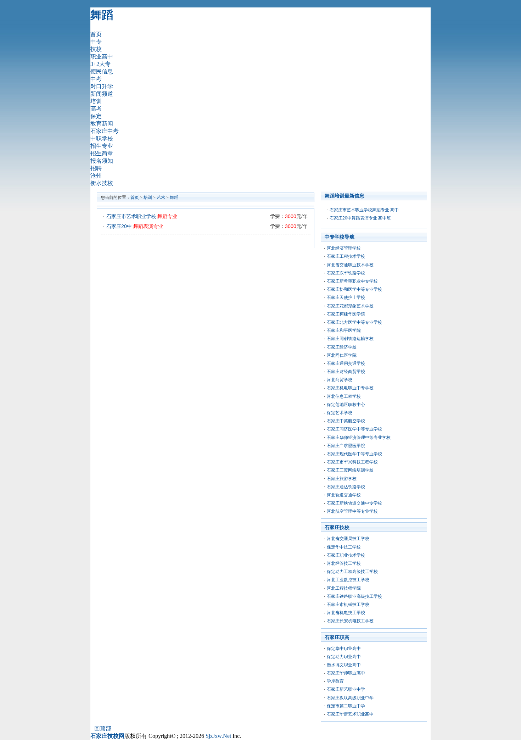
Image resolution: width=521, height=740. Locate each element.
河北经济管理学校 (344, 248)
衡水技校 (101, 183)
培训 (96, 101)
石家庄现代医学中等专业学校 (354, 453)
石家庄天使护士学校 (346, 297)
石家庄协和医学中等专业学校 (354, 289)
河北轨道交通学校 (344, 495)
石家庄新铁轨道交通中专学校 (354, 503)
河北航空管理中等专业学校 (352, 511)
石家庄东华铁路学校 (346, 273)
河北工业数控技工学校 (348, 579)
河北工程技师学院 (344, 588)
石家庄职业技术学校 (346, 555)
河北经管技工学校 (344, 563)
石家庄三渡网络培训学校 (350, 470)
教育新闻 (101, 124)
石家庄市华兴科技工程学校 (352, 462)
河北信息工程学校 (344, 396)
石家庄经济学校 (342, 347)
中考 (96, 79)
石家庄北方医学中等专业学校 (354, 322)
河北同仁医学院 (342, 355)
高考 (96, 109)
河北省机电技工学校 (346, 612)
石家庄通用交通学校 (346, 363)
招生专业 (101, 146)
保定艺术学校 (339, 412)
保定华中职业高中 (344, 648)
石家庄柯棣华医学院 (346, 314)
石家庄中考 (104, 131)
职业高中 (101, 57)
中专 (96, 42)
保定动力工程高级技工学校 (352, 571)
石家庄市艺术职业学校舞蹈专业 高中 (364, 209)
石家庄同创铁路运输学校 (350, 338)
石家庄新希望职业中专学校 (352, 281)
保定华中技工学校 (344, 547)
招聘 (96, 168)
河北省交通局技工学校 (348, 538)
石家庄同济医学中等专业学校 (354, 429)
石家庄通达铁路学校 (346, 486)
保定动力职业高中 (344, 656)
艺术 (161, 197)
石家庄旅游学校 (342, 478)
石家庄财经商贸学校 (346, 371)
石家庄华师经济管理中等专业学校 (359, 437)
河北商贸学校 (339, 379)
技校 (96, 49)
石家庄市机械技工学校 (348, 604)
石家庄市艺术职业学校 (141, 216)
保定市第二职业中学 (346, 705)
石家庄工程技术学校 (346, 256)
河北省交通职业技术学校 (350, 264)
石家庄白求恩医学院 (346, 445)
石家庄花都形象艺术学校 (350, 306)
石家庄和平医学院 (344, 330)
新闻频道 (101, 94)
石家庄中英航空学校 (346, 420)
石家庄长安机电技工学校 (350, 620)
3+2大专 (100, 64)
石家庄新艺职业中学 (346, 689)
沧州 (96, 176)
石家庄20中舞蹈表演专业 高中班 (360, 218)
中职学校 (101, 138)
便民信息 (101, 71)
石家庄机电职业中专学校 (350, 387)
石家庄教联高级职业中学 (350, 697)
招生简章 (101, 153)
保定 (96, 116)
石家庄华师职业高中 (346, 673)
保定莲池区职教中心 (346, 404)
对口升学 (101, 86)
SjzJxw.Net (218, 736)
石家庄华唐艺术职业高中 (350, 714)
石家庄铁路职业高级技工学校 (354, 596)
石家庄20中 (134, 226)
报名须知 (101, 161)
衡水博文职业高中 (344, 664)
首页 (96, 34)
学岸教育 (335, 681)
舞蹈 (101, 15)
